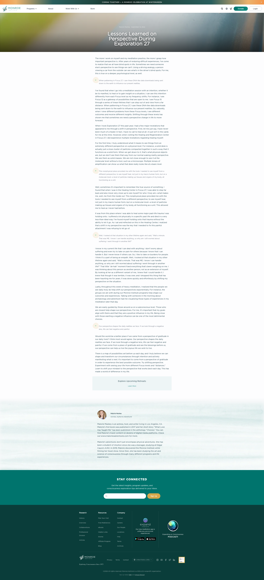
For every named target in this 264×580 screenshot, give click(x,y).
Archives (120, 546)
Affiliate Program (104, 541)
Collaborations (84, 527)
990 (130, 574)
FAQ (118, 536)
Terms (119, 541)
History (81, 518)
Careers (120, 523)
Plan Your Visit (103, 518)
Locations (120, 532)
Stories (100, 536)
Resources (102, 513)
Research (83, 513)
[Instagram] (157, 560)
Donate (241, 9)
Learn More (132, 386)
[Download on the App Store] (151, 539)
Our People (121, 527)
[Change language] (226, 8)
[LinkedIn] (174, 560)
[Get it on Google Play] (139, 539)
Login (255, 9)
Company (121, 513)
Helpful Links (103, 532)
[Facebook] (166, 560)
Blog (99, 546)
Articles (82, 540)
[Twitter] (170, 560)
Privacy (109, 560)
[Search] (222, 9)
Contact (120, 518)
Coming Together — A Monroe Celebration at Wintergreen (132, 2)
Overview (82, 523)
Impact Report (140, 574)
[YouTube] (162, 560)
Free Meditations (104, 523)
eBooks (100, 527)
